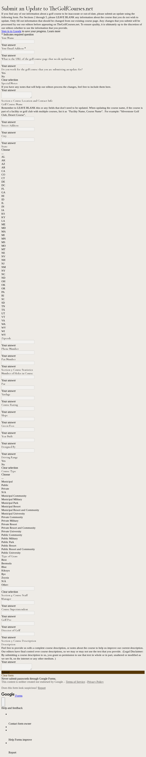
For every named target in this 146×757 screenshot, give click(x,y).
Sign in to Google (11, 31)
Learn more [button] (53, 31)
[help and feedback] (3, 701)
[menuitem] (77, 719)
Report (42, 687)
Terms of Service (75, 681)
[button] (73, 80)
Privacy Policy (95, 681)
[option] (73, 149)
